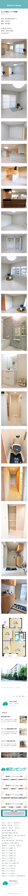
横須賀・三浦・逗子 (7, 837)
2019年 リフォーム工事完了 (8, 853)
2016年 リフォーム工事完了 (8, 860)
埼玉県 (4, 845)
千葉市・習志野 (15, 843)
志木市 (10, 822)
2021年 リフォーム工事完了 (8, 848)
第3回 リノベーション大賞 (8, 870)
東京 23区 (17, 822)
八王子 (16, 825)
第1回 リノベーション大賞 (8, 875)
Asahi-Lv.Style (21, 875)
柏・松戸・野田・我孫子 (8, 840)
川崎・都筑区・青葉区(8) (5, 687)
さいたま (12, 845)
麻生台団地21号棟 (5, 716)
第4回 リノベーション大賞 (8, 868)
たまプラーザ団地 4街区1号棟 (8, 741)
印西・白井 (19, 840)
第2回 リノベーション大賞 (8, 873)
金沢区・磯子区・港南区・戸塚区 (10, 832)
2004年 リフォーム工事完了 (8, 865)
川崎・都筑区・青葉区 (7, 835)
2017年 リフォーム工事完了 (8, 858)
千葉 (3, 822)
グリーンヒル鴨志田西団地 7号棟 (9, 729)
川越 (19, 845)
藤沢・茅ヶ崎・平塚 (20, 835)
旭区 (11, 827)
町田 (10, 825)
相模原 (4, 827)
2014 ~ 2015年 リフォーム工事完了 (10, 863)
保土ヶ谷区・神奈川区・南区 (9, 830)
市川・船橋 (5, 843)
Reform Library (14, 5)
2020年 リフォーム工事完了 (8, 850)
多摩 (4, 825)
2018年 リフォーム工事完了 (8, 855)
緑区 (17, 827)
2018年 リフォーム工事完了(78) (15, 687)
